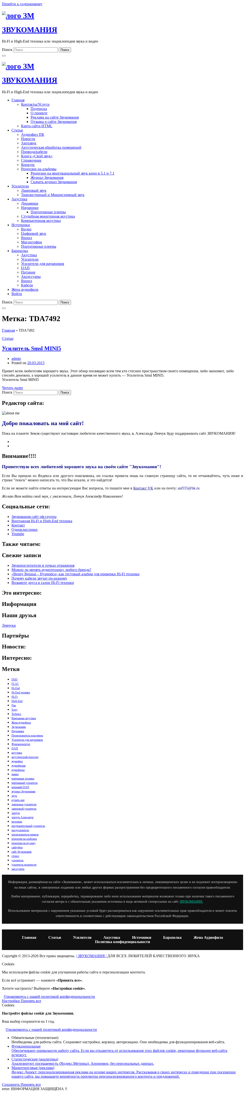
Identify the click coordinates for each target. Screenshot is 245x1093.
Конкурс (28, 165)
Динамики (29, 203)
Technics (16, 714)
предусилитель (20, 830)
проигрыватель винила (25, 834)
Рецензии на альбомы (38, 169)
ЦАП (25, 268)
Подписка (39, 109)
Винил (26, 238)
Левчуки (9, 625)
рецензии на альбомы (24, 838)
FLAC (15, 684)
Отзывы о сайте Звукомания (54, 122)
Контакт (18, 525)
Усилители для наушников (42, 264)
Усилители (20, 186)
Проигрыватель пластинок (27, 735)
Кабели (27, 285)
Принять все (31, 1001)
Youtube (17, 534)
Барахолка (19, 251)
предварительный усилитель (28, 826)
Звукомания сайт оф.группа (33, 517)
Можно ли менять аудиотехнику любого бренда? (51, 570)
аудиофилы (18, 770)
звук (14, 795)
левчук (15, 813)
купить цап (17, 800)
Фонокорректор (20, 744)
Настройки (11, 1001)
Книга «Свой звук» (37, 156)
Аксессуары (31, 277)
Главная (17, 100)
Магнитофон (31, 242)
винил (15, 774)
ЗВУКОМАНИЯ (29, 29)
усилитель (17, 860)
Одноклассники (24, 529)
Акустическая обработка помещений (51, 147)
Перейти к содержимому (22, 4)
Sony (14, 709)
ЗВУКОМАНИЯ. (191, 901)
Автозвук (28, 143)
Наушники (30, 208)
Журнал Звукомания (47, 178)
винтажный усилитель (24, 783)
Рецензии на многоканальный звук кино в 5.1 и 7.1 (72, 173)
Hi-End (15, 688)
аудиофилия (18, 765)
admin (16, 359)
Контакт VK (143, 488)
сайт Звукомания (21, 851)
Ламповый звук (33, 190)
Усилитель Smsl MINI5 (31, 348)
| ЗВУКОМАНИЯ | (91, 956)
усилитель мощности (23, 864)
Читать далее (12, 388)
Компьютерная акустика (41, 221)
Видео (26, 229)
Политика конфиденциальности (122, 942)
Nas (13, 705)
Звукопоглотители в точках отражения (42, 565)
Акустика (19, 199)
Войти (16, 294)
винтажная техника (22, 778)
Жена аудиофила (24, 289)
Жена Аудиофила (208, 937)
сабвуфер (17, 847)
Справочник (31, 160)
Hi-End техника (20, 692)
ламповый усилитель (23, 808)
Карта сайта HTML (36, 126)
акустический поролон (24, 757)
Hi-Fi (14, 696)
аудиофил (17, 761)
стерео (15, 856)
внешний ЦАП (20, 787)
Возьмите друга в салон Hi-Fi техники (42, 583)
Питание (28, 272)
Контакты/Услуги (35, 104)
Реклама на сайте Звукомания (55, 117)
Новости (28, 139)
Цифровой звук (33, 233)
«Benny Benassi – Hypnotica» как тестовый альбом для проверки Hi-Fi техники (75, 574)
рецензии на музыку (23, 843)
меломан (16, 821)
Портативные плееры (48, 212)
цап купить (17, 869)
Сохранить (11, 1084)
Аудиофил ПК (32, 134)
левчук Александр (22, 817)
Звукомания (18, 727)
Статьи (17, 130)
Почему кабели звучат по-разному (39, 578)
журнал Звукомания (23, 791)
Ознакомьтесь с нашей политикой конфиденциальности (49, 996)
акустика (16, 752)
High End (16, 701)
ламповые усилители (23, 804)
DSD (14, 679)
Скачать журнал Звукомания (54, 182)
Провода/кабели (34, 152)
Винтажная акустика (23, 718)
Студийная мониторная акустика (48, 216)
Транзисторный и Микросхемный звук (52, 195)
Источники (20, 225)
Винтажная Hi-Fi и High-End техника (41, 521)
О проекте (39, 113)
